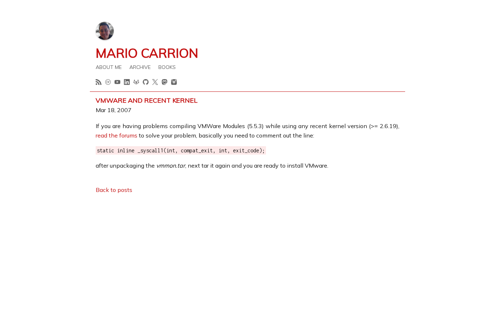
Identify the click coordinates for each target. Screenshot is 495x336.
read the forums (116, 135)
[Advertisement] (247, 251)
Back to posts (114, 189)
